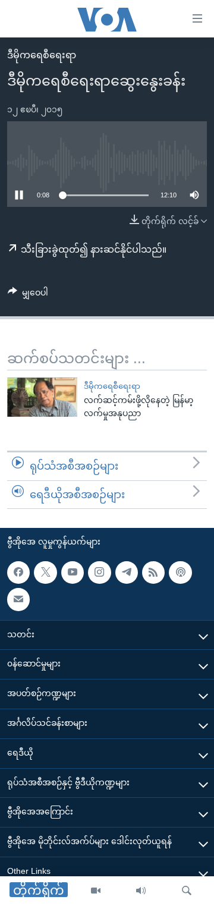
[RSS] (153, 572)
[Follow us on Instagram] (99, 572)
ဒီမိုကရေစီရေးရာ (41, 55)
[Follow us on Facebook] (18, 572)
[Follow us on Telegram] (126, 572)
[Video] (96, 891)
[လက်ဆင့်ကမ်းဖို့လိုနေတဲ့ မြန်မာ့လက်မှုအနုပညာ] (42, 397)
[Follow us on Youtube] (72, 572)
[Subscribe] (18, 599)
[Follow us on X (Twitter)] (45, 572)
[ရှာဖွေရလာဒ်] (186, 891)
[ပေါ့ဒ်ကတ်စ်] (180, 572)
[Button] (28, 295)
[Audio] (141, 891)
